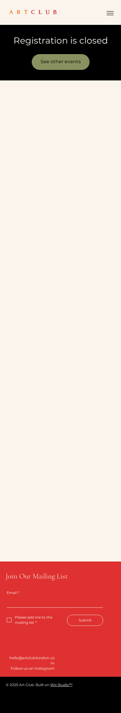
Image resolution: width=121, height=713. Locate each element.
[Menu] (110, 13)
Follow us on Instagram (33, 668)
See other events (61, 61)
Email (13, 592)
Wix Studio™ (61, 685)
